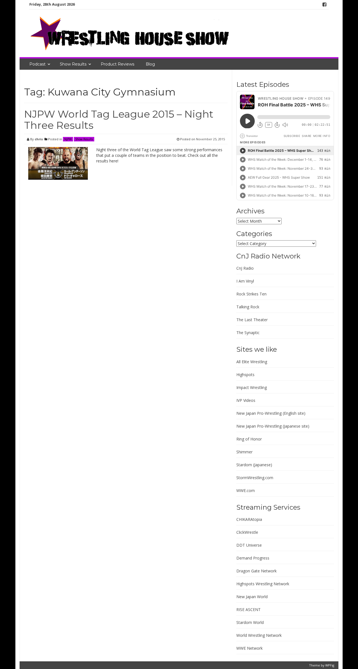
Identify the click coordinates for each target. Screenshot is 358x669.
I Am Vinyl (245, 281)
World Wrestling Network (259, 635)
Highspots (245, 374)
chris (39, 139)
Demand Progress (252, 558)
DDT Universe (249, 545)
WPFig (329, 665)
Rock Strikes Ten (251, 294)
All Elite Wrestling (251, 361)
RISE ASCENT (248, 609)
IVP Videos (245, 400)
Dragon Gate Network (256, 571)
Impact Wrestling (251, 387)
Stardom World (250, 622)
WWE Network (249, 648)
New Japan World (252, 596)
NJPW (68, 139)
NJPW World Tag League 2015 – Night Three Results (118, 119)
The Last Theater (252, 319)
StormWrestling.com (254, 477)
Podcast (37, 64)
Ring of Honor (249, 439)
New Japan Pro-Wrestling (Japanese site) (272, 426)
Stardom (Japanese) (254, 464)
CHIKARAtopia (249, 519)
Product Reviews (117, 64)
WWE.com (245, 490)
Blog (150, 64)
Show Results (73, 64)
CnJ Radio (245, 268)
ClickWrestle (247, 532)
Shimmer (244, 451)
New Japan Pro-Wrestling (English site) (270, 413)
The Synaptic (248, 332)
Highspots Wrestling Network (262, 583)
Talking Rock (247, 306)
